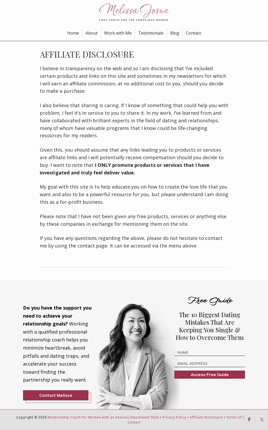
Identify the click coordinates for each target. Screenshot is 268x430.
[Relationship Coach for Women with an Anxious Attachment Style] (134, 12)
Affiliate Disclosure (206, 417)
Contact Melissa (55, 395)
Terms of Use (237, 417)
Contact (134, 422)
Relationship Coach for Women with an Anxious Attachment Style (103, 417)
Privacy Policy (174, 417)
